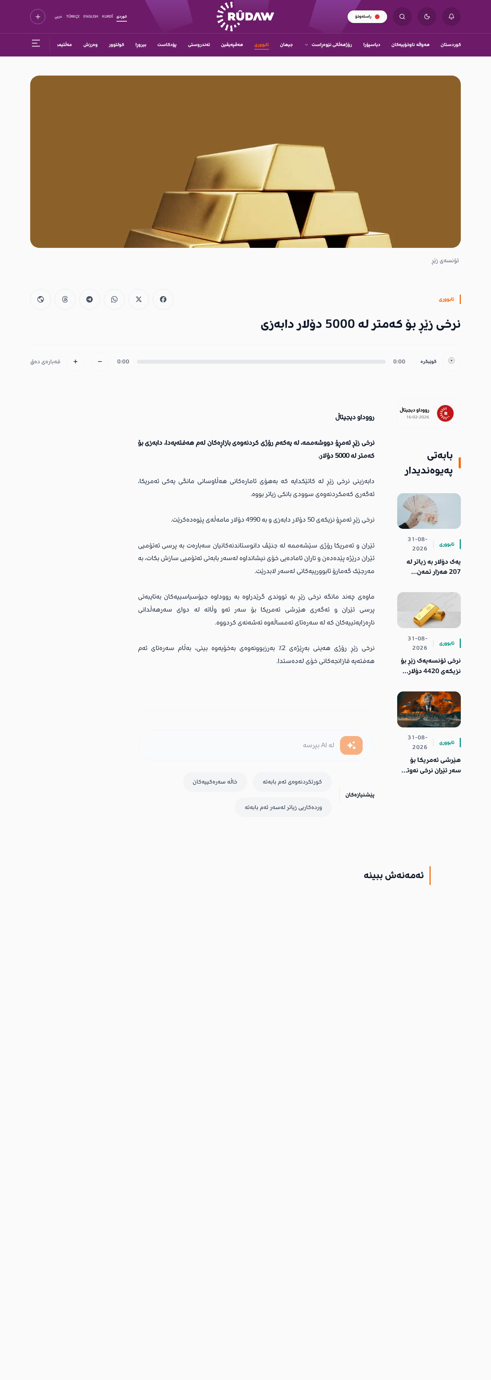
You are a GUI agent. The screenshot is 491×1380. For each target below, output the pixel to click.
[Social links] (37, 16)
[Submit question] (351, 745)
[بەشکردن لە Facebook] (163, 299)
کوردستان (451, 44)
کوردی (121, 16)
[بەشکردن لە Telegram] (89, 299)
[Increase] (75, 361)
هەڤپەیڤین (232, 44)
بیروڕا (141, 44)
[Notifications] (451, 16)
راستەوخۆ (363, 16)
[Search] (402, 16)
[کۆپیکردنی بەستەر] (40, 299)
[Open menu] (36, 45)
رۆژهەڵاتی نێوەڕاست (332, 44)
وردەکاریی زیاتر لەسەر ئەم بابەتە (283, 807)
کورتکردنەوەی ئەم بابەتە (292, 781)
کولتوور (116, 44)
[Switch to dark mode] (426, 16)
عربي (58, 16)
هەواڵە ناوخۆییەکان (410, 44)
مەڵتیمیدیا (61, 44)
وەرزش (90, 44)
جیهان (286, 44)
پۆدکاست (166, 44)
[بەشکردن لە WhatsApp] (114, 299)
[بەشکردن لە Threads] (65, 299)
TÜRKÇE (73, 16)
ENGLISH (90, 16)
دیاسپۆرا (371, 44)
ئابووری (261, 44)
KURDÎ (107, 16)
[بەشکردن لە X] (138, 299)
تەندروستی (199, 44)
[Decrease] (100, 361)
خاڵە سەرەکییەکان (215, 781)
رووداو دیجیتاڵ (414, 410)
